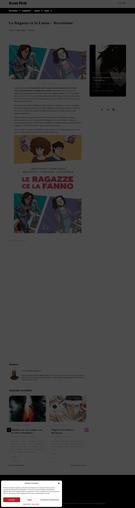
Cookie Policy (26, 504)
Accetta (12, 500)
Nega (30, 500)
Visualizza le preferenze (49, 500)
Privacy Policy (35, 504)
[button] (59, 483)
